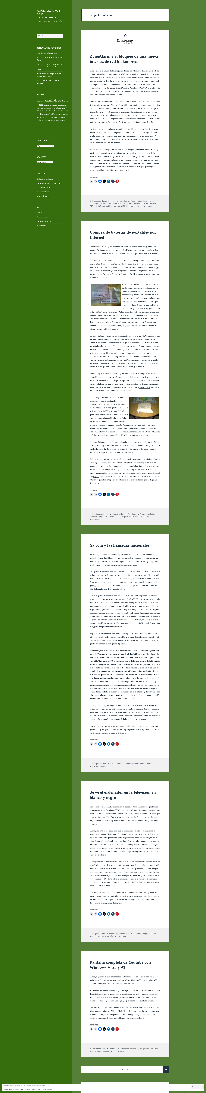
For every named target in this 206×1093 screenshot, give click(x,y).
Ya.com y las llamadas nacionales (119, 545)
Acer (141, 514)
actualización (40, 101)
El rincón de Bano (43, 192)
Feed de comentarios (44, 221)
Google (39, 108)
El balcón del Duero (43, 187)
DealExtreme (144, 387)
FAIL (59, 105)
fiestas (63, 105)
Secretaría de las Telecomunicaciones (119, 698)
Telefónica (59, 114)
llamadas (48, 111)
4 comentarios (97, 519)
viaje (45, 120)
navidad (53, 111)
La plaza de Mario (43, 196)
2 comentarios (151, 206)
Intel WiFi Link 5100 (140, 203)
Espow (147, 466)
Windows (50, 120)
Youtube (133, 1049)
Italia (43, 111)
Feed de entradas (42, 217)
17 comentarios (118, 1051)
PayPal (96, 476)
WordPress (57, 120)
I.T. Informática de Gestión (49, 108)
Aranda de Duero (55, 100)
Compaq (101, 517)
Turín (50, 117)
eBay (107, 517)
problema (42, 114)
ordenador (152, 934)
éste (114, 1008)
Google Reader (53, 53)
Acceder (39, 212)
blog (41, 104)
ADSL (112, 764)
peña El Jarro (60, 111)
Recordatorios (136, 201)
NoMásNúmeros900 (104, 661)
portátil (131, 517)
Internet (127, 201)
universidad (55, 117)
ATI (134, 934)
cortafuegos (94, 203)
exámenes (54, 105)
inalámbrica (103, 203)
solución (51, 114)
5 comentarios (121, 936)
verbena (40, 120)
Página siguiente (166, 1069)
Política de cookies (47, 1089)
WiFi (123, 206)
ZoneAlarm (137, 206)
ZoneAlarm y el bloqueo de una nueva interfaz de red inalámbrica (49, 66)
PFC (66, 111)
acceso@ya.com (147, 678)
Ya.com (63, 120)
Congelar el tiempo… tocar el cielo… (49, 183)
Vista (92, 1051)
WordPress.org (42, 225)
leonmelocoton (42, 74)
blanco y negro (141, 934)
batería (146, 514)
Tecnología (146, 201)
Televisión (43, 117)
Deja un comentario (99, 766)
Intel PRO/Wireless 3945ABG (120, 203)
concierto (47, 105)
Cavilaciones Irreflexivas (45, 179)
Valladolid (62, 117)
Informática (61, 108)
